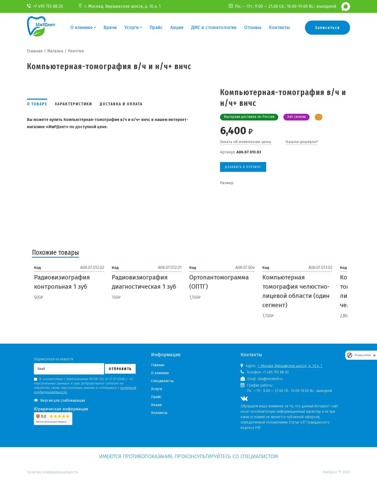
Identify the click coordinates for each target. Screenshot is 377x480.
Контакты (279, 27)
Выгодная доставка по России (249, 117)
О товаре (37, 103)
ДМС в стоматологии (213, 27)
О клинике (81, 27)
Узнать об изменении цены (245, 141)
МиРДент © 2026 (336, 472)
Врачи (110, 27)
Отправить (120, 368)
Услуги (131, 27)
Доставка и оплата (121, 103)
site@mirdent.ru (269, 379)
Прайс (156, 27)
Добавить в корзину (243, 167)
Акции (176, 27)
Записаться (327, 27)
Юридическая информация (61, 409)
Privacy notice (363, 355)
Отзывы (252, 27)
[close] (374, 355)
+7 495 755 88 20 (48, 6)
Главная (157, 365)
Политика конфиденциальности (52, 450)
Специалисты (162, 381)
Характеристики (73, 103)
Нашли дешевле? (301, 141)
